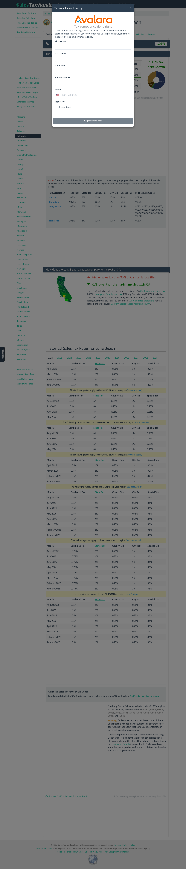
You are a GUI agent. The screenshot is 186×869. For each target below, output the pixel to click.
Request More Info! (93, 120)
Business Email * (63, 77)
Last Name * (61, 53)
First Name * (61, 41)
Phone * (59, 89)
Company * (60, 65)
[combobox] (58, 95)
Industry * (60, 101)
